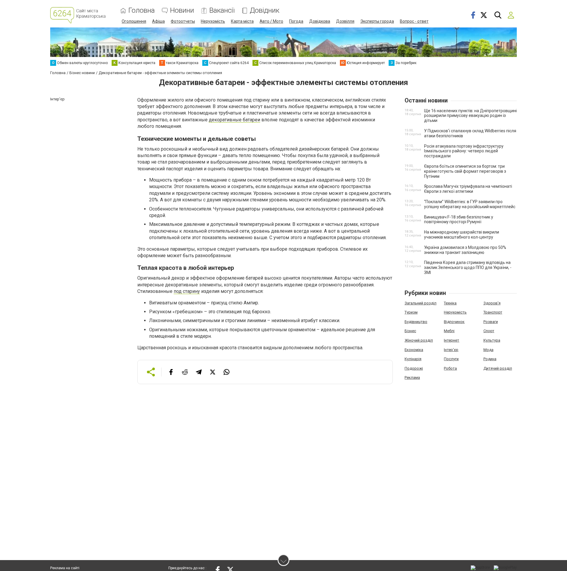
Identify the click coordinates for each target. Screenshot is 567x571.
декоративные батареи (234, 120)
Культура (491, 340)
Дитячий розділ (497, 368)
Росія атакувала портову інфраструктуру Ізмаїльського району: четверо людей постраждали (464, 151)
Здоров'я (492, 303)
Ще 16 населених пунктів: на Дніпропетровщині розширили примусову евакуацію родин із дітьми (470, 115)
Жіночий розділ (419, 340)
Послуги (451, 359)
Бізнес (410, 331)
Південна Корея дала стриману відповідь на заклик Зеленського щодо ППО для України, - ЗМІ (467, 267)
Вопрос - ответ (414, 21)
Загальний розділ (420, 303)
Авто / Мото (271, 21)
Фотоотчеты (183, 21)
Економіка (414, 350)
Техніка (450, 303)
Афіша (158, 21)
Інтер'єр (451, 350)
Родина (489, 359)
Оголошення (134, 21)
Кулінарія (413, 359)
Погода (296, 21)
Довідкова (319, 21)
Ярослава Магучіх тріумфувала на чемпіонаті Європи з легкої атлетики (468, 189)
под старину (187, 291)
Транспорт (492, 312)
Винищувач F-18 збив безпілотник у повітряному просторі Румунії (458, 219)
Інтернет (451, 340)
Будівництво (416, 321)
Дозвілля (345, 21)
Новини (182, 10)
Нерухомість (213, 21)
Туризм (411, 312)
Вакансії (221, 10)
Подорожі (414, 368)
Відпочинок (454, 321)
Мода (488, 350)
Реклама (412, 377)
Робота (450, 368)
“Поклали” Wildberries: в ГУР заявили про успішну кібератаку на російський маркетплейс (469, 204)
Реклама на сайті (64, 568)
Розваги (490, 321)
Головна (141, 10)
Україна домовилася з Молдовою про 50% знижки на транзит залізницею (465, 250)
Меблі (449, 331)
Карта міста (242, 21)
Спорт (488, 331)
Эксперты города (377, 21)
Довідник (264, 10)
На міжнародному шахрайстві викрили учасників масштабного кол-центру (461, 234)
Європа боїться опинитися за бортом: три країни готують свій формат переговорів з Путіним (465, 171)
